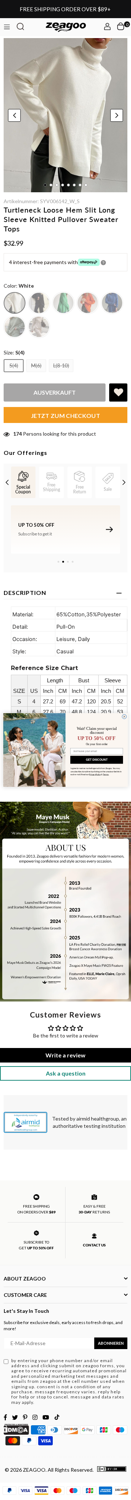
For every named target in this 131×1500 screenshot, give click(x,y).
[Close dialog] (124, 716)
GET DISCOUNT (97, 759)
